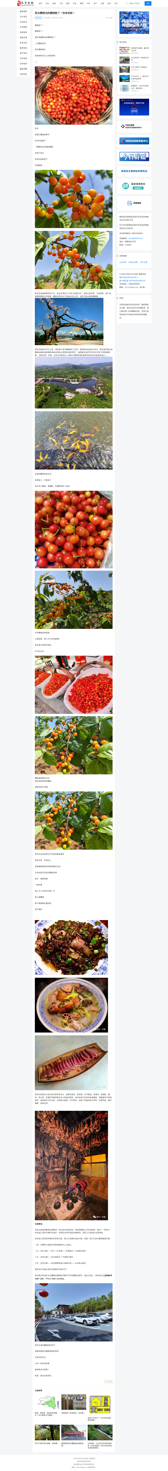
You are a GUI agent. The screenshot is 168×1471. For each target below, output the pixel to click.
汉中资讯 (23, 17)
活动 (109, 3)
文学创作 (23, 64)
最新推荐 (23, 11)
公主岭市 (123, 262)
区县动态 (23, 43)
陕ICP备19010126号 (84, 1461)
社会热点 (23, 22)
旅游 (54, 3)
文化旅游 (23, 27)
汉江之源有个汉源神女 (139, 67)
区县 (74, 3)
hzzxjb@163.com (136, 238)
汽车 (88, 3)
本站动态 (23, 74)
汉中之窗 (143, 262)
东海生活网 (133, 262)
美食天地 (23, 37)
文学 (116, 3)
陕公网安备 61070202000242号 (132, 281)
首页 (40, 3)
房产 (95, 3)
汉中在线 (47, 18)
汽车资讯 (23, 58)
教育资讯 (23, 48)
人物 (102, 3)
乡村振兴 (23, 32)
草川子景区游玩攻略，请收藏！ (47, 1443)
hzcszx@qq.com (131, 287)
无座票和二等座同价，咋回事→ (73, 1413)
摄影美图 (23, 69)
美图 (81, 3)
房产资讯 (23, 53)
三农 (61, 3)
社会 (47, 3)
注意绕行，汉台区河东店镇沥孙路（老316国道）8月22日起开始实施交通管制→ (100, 1445)
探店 (68, 3)
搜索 (148, 3)
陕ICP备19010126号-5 (128, 277)
